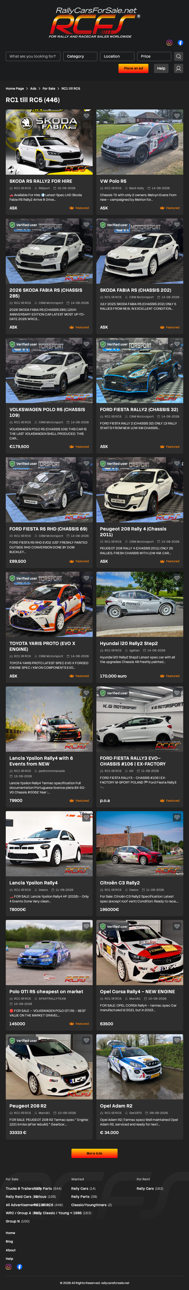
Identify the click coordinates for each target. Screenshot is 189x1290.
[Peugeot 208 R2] (49, 1087)
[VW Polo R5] (139, 162)
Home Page (15, 88)
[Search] (178, 56)
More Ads (94, 1153)
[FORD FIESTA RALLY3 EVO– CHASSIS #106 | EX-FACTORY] (139, 746)
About (11, 1250)
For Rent (143, 1179)
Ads (33, 88)
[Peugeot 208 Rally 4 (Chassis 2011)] (139, 512)
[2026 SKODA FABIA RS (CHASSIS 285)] (49, 276)
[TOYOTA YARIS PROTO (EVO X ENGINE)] (49, 627)
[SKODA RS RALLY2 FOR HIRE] (49, 162)
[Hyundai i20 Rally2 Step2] (139, 627)
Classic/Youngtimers (91, 1205)
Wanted (77, 1179)
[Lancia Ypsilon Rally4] (49, 863)
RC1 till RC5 (48, 1205)
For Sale (49, 88)
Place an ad (133, 68)
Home (10, 1233)
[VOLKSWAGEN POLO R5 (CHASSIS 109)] (49, 396)
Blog (9, 1241)
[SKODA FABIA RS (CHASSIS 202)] (139, 276)
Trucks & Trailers (23, 1188)
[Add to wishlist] (86, 116)
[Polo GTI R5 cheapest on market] (49, 975)
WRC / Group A (23, 1213)
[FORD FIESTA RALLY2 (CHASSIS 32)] (139, 396)
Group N (18, 1221)
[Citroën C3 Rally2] (139, 863)
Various (45, 1196)
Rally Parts (47, 1188)
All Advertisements (28, 1205)
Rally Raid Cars (22, 1196)
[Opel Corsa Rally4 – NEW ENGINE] (139, 975)
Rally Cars (83, 1188)
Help (161, 68)
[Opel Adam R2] (139, 1087)
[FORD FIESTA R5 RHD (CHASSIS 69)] (49, 512)
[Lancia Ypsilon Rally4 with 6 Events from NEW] (49, 746)
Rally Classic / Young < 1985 (62, 1213)
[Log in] (178, 68)
